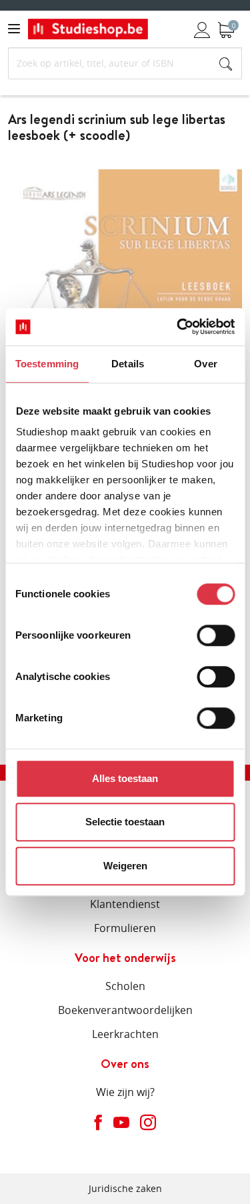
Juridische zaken (125, 1188)
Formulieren (125, 928)
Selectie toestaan (125, 821)
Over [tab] (205, 363)
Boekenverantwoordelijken (125, 1010)
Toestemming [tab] (47, 363)
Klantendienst (125, 904)
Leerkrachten (125, 1034)
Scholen (125, 986)
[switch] (216, 635)
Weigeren (125, 865)
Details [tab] (127, 363)
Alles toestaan (125, 778)
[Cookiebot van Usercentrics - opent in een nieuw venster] (178, 326)
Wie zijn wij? (125, 1092)
